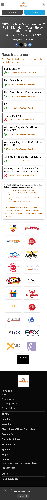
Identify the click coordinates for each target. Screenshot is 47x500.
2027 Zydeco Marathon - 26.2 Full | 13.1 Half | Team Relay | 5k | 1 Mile (23, 27)
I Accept (23, 496)
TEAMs (5, 414)
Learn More (25, 492)
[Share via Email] (25, 44)
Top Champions (8, 468)
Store (5, 473)
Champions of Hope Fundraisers (19, 429)
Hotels (5, 394)
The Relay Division (10, 403)
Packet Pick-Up (8, 408)
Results (6, 419)
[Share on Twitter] (21, 44)
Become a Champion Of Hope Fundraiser (20, 463)
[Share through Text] (30, 44)
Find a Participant (11, 439)
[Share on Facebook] (16, 44)
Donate (35, 12)
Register (12, 12)
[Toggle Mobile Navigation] (2, 4)
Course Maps (8, 399)
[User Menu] (43, 4)
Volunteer (7, 424)
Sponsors (7, 449)
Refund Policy (9, 444)
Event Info (7, 434)
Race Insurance (10, 479)
